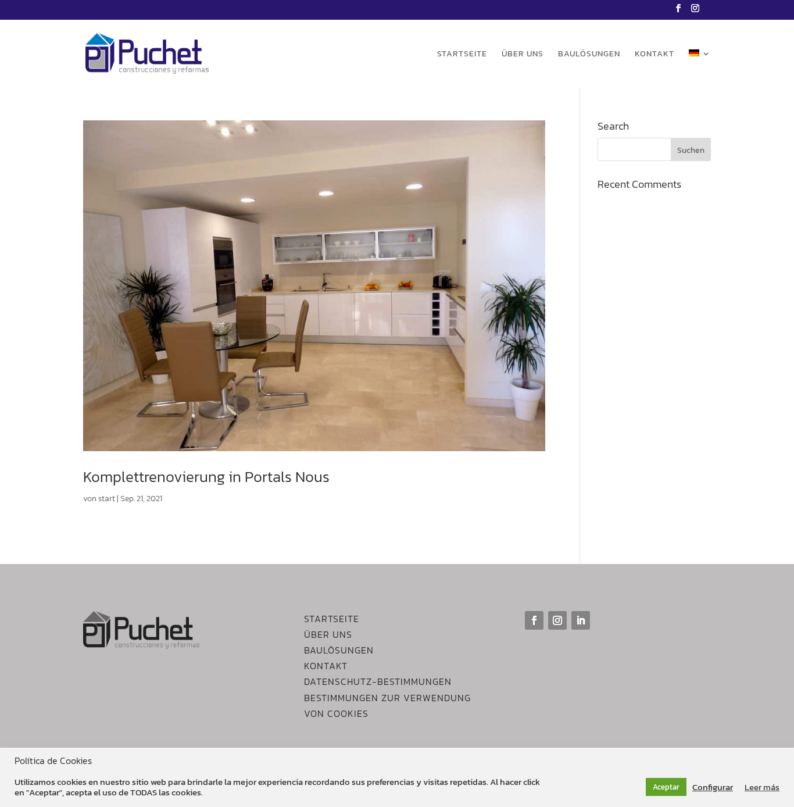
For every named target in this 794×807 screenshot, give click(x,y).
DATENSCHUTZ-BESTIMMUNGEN (378, 681)
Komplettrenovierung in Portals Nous (206, 476)
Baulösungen (589, 55)
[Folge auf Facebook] (534, 620)
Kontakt (654, 55)
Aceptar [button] (666, 786)
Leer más (762, 787)
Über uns (522, 55)
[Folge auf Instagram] (557, 620)
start (106, 498)
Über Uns (328, 634)
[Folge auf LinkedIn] (580, 620)
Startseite (462, 55)
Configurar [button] (712, 787)
